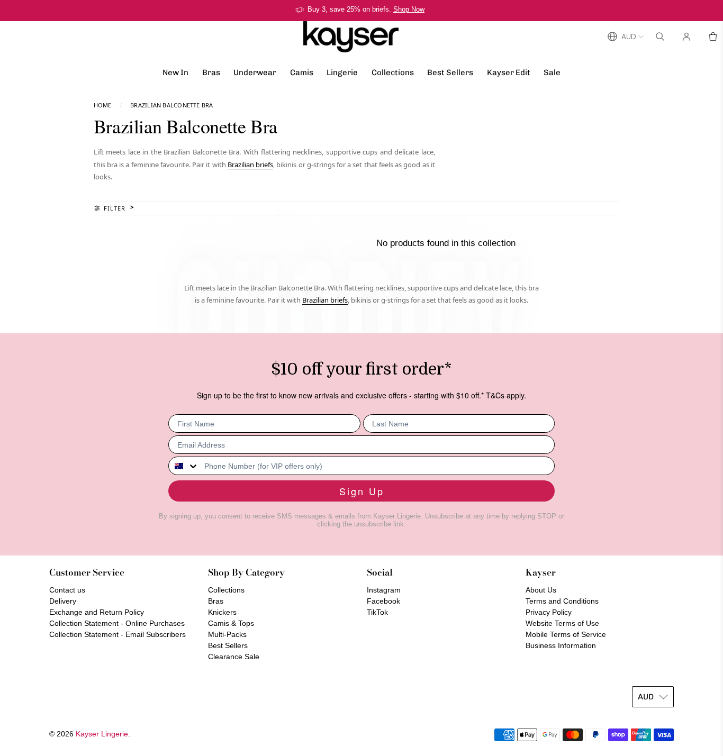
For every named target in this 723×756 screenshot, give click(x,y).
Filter (115, 208)
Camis (301, 72)
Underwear (254, 72)
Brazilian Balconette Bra (171, 105)
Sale (552, 72)
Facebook (383, 601)
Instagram (384, 590)
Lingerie (342, 72)
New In (175, 72)
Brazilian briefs (250, 164)
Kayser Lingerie (102, 734)
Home (103, 105)
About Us (541, 590)
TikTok (377, 612)
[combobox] (184, 466)
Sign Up (361, 491)
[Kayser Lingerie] (351, 36)
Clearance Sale (233, 656)
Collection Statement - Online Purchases (117, 623)
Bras (211, 72)
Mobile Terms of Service (566, 634)
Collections (393, 72)
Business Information (561, 645)
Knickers (222, 612)
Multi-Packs (227, 634)
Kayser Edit (508, 72)
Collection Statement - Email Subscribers (117, 634)
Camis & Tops (231, 623)
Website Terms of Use (562, 623)
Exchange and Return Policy (96, 612)
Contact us (67, 590)
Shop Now (408, 9)
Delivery (62, 601)
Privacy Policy (549, 612)
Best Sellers (450, 72)
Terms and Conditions (562, 601)
